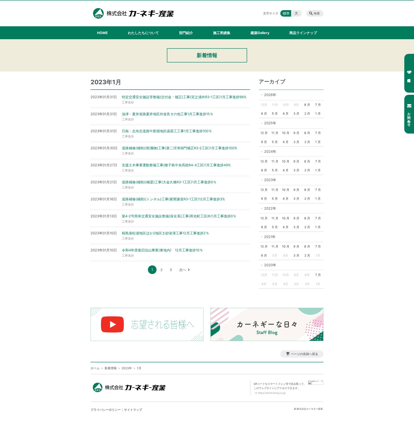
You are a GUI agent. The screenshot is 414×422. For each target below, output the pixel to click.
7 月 (318, 104)
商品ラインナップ (303, 33)
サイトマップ (133, 409)
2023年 (270, 180)
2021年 (270, 237)
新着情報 (111, 368)
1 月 (318, 113)
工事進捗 (128, 102)
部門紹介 (186, 33)
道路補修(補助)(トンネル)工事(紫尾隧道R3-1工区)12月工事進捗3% (173, 199)
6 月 (264, 113)
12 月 (264, 133)
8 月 (307, 104)
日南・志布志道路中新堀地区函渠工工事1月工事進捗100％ (167, 131)
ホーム (95, 368)
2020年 (270, 265)
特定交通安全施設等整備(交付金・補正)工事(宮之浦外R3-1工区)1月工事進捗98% (184, 97)
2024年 (270, 151)
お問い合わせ (409, 117)
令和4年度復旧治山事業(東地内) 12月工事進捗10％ (162, 250)
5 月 (275, 113)
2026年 (270, 95)
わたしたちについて (143, 33)
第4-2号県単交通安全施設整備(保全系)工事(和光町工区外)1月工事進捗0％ (179, 216)
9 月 (296, 133)
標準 (286, 13)
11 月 (274, 133)
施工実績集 (221, 33)
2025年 (270, 123)
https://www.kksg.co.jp (271, 392)
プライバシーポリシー (106, 409)
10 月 (285, 133)
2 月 (307, 113)
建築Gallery (260, 33)
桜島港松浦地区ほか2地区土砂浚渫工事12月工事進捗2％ (165, 233)
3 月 (296, 113)
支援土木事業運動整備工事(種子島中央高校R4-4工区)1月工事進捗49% (176, 165)
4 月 (286, 113)
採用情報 (409, 73)
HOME (102, 33)
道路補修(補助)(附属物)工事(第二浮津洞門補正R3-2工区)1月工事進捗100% (179, 148)
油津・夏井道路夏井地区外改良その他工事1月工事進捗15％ (167, 114)
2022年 (270, 208)
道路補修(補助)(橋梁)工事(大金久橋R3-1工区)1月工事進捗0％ (169, 182)
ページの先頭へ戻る (304, 354)
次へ (182, 270)
